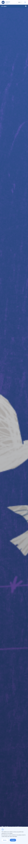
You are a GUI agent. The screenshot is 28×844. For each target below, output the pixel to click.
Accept (13, 840)
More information (13, 836)
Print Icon (25, 6)
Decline (4, 840)
